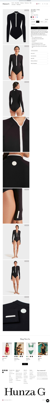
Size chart (46, 19)
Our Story (25, 372)
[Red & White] (33, 17)
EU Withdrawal (18, 380)
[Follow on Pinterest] (6, 370)
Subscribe (45, 378)
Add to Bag (39, 27)
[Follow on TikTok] (4, 370)
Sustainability (26, 376)
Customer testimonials (31, 374)
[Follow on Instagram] (3, 370)
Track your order (11, 373)
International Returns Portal (19, 378)
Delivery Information (19, 373)
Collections (19, 4)
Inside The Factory (25, 374)
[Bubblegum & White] (35, 17)
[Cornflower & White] (37, 17)
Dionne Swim (4, 359)
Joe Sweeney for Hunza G (32, 378)
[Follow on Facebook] (3, 372)
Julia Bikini (28, 359)
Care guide (11, 382)
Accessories (14, 4)
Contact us (10, 372)
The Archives (26, 377)
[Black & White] (31, 17)
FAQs (10, 375)
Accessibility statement (11, 380)
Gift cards (10, 378)
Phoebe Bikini (17, 359)
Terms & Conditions (25, 381)
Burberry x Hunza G (33, 376)
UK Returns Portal (18, 376)
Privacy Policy (26, 383)
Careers (25, 379)
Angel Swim (40, 359)
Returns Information (19, 374)
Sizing (10, 376)
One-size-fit (31, 372)
